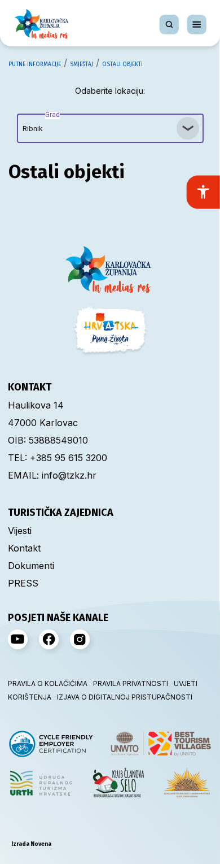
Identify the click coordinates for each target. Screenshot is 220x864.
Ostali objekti (122, 64)
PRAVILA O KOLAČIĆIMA (47, 683)
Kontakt (24, 548)
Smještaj (81, 64)
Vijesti (20, 530)
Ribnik (41, 123)
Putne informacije (34, 64)
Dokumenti (31, 565)
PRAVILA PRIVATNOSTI (130, 683)
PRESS (23, 583)
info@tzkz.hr (69, 475)
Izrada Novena (31, 844)
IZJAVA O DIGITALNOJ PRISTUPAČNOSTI (124, 697)
